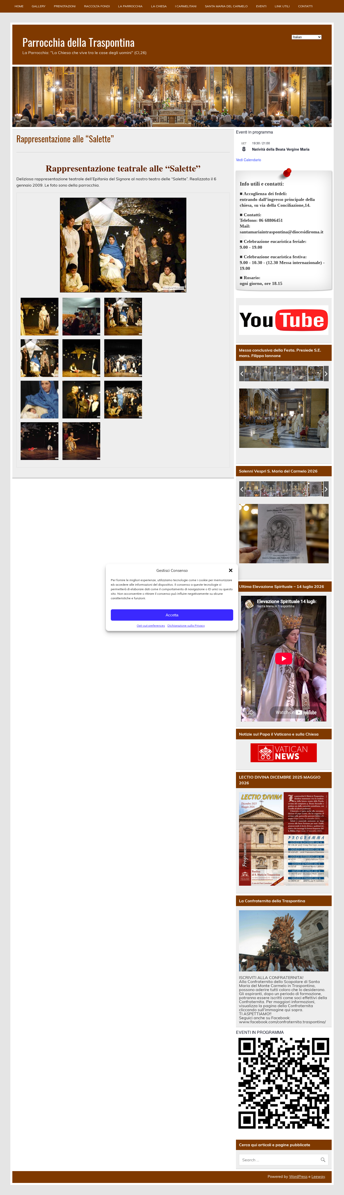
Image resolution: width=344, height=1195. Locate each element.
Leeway (318, 1176)
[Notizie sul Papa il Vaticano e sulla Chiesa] (283, 752)
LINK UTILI (282, 6)
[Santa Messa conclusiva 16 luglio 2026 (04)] (259, 373)
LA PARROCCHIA (130, 6)
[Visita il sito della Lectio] (283, 839)
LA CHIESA (159, 6)
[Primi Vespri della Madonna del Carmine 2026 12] (316, 489)
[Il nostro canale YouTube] (283, 320)
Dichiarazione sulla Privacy (186, 625)
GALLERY (38, 6)
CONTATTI (305, 6)
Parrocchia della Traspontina (78, 42)
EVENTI (261, 6)
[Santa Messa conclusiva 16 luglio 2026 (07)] (306, 373)
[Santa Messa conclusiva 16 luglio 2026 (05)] (275, 373)
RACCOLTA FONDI (97, 6)
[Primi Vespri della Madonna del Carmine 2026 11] (300, 489)
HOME (19, 6)
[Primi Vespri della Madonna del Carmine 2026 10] (284, 489)
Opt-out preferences (151, 625)
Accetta (172, 615)
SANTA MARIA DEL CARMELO (226, 6)
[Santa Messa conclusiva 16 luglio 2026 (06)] (290, 373)
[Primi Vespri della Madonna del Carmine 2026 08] (252, 489)
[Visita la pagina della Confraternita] (283, 940)
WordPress (298, 1176)
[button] (230, 570)
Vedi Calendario (248, 159)
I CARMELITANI (185, 6)
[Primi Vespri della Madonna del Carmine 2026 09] (268, 489)
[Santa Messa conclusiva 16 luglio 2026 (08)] (322, 373)
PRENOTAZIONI (65, 6)
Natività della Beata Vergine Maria (280, 149)
